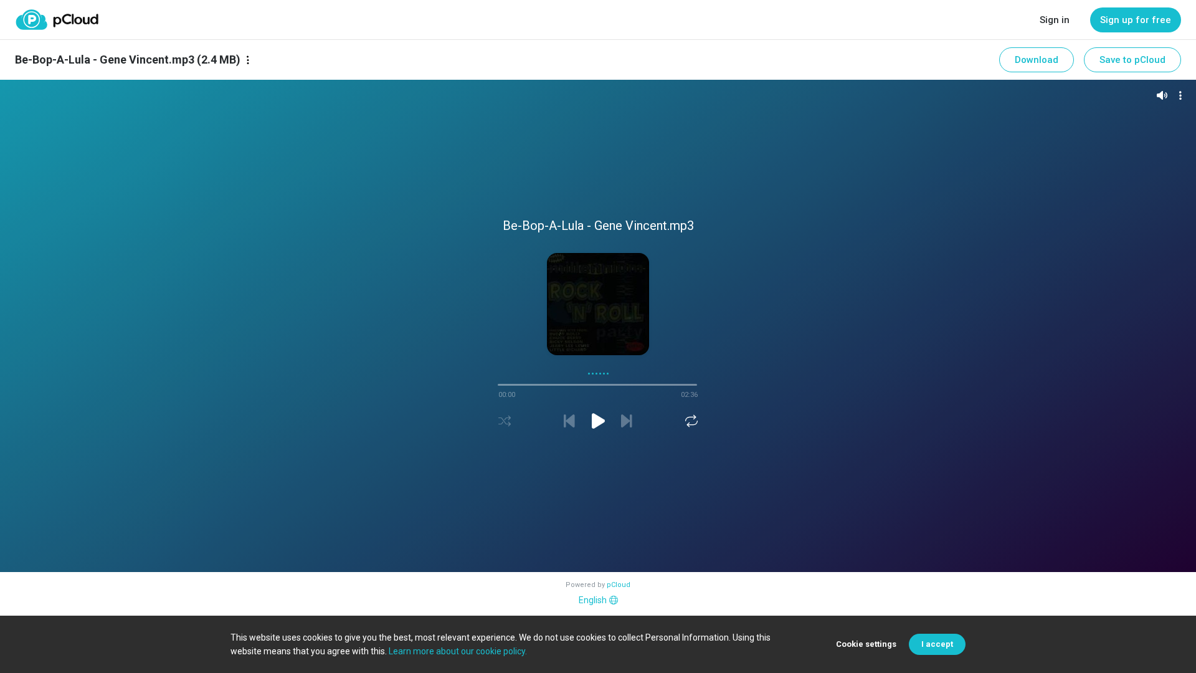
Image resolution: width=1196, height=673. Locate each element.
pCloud (618, 585)
